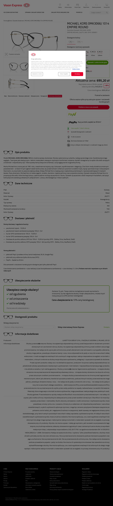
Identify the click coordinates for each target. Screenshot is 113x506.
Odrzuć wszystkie (64, 74)
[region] (57, 65)
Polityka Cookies (76, 69)
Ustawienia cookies (37, 74)
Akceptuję (77, 74)
